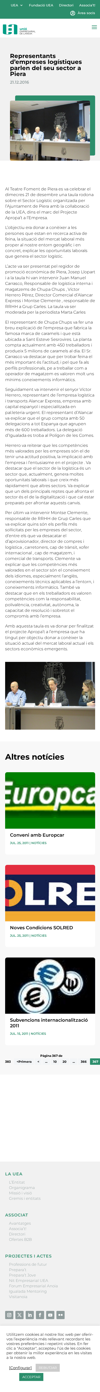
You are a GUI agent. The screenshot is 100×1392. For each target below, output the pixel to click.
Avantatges (20, 1223)
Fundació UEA (41, 5)
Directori (66, 5)
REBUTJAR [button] (48, 1368)
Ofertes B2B (20, 1239)
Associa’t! (87, 5)
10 (55, 1062)
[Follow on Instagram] (9, 1315)
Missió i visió (20, 1193)
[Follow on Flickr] (60, 1315)
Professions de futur (28, 1264)
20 (64, 1062)
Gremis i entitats (25, 1198)
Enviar (83, 1140)
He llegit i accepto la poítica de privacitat (42, 1131)
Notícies (39, 843)
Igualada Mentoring (28, 1291)
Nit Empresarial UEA (28, 1280)
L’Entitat (17, 1182)
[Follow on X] (19, 1315)
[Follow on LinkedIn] (30, 1315)
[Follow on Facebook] (40, 1315)
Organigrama (22, 1187)
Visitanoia (18, 1296)
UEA (14, 5)
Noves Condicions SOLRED (41, 928)
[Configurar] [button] (20, 1368)
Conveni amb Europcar (37, 835)
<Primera (24, 1062)
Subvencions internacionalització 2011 (49, 1023)
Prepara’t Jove (22, 1275)
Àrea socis (86, 13)
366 (84, 1062)
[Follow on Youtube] (50, 1315)
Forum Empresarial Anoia (33, 1285)
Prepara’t (17, 1269)
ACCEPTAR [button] (31, 1377)
